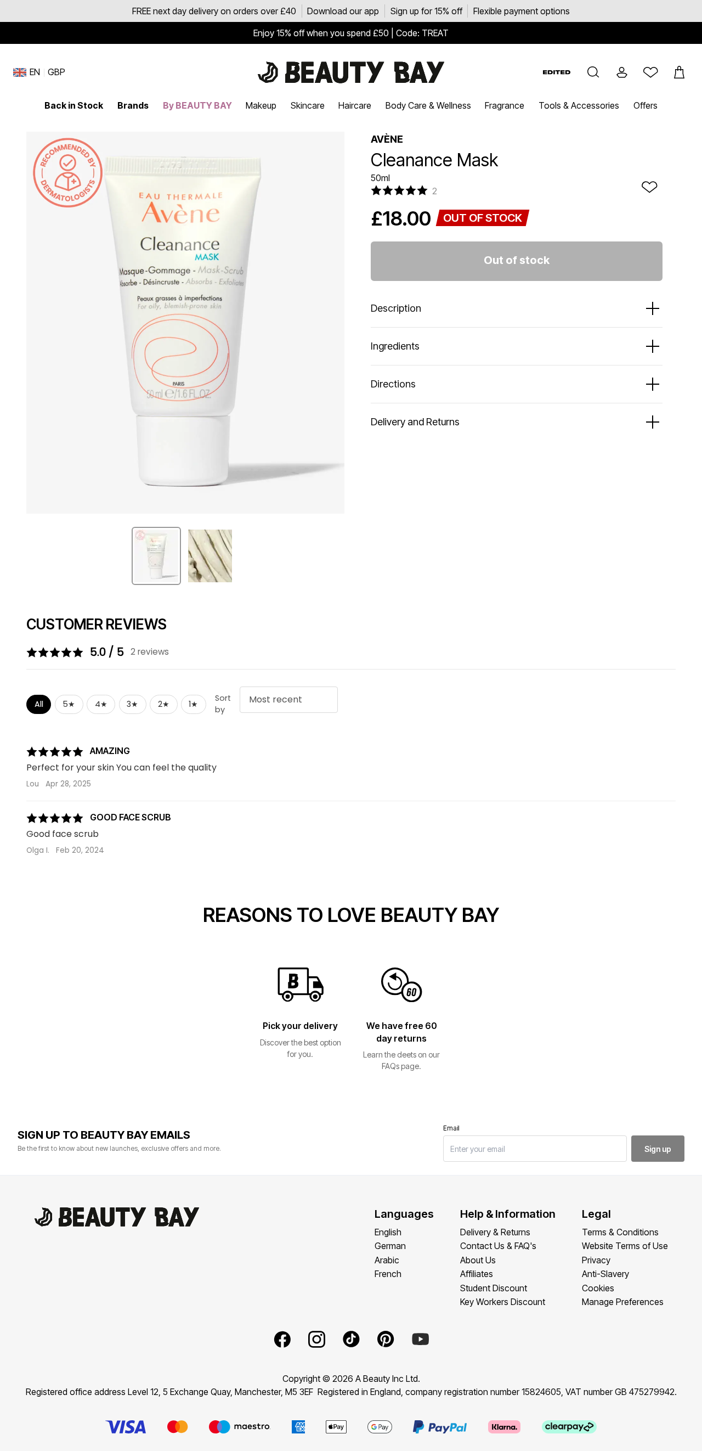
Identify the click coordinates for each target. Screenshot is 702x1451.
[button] (593, 72)
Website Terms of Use (625, 1245)
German (390, 1245)
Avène (387, 139)
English (388, 1232)
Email (451, 1128)
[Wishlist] (650, 72)
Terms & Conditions (620, 1232)
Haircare (354, 105)
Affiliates (476, 1273)
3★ (132, 704)
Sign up (657, 1149)
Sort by (223, 704)
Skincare (308, 105)
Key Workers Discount (502, 1301)
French (388, 1273)
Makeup (261, 105)
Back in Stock (73, 105)
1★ (193, 704)
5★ (69, 704)
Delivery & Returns (495, 1232)
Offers (645, 105)
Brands (133, 105)
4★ (101, 704)
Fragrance (504, 105)
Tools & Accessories (579, 105)
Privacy (596, 1260)
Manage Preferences (623, 1301)
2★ (163, 704)
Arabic (387, 1260)
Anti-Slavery (605, 1273)
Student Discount (493, 1288)
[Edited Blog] (556, 72)
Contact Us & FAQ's (498, 1245)
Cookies (598, 1288)
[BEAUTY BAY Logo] (351, 72)
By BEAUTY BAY (197, 105)
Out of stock (517, 260)
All (39, 704)
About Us (478, 1260)
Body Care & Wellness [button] (428, 105)
